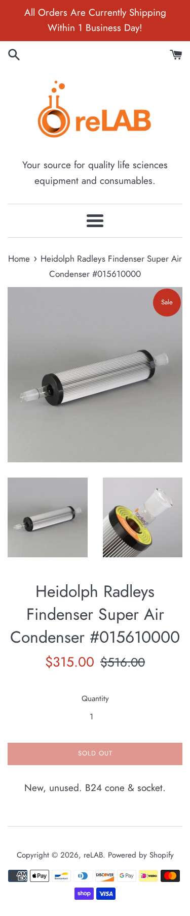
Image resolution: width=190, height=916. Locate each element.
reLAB (93, 855)
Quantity (95, 698)
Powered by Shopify (141, 855)
